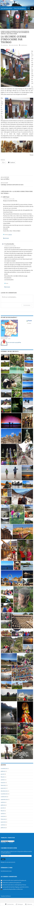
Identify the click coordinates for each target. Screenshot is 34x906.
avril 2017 (3, 779)
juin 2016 (3, 808)
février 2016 (3, 819)
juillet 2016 (3, 805)
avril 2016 (3, 813)
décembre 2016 (4, 791)
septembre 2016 (4, 799)
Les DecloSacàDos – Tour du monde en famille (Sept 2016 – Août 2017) (13, 8)
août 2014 (3, 824)
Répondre (7, 238)
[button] (9, 146)
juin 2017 (3, 774)
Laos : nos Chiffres (5, 178)
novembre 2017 (4, 768)
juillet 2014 (3, 827)
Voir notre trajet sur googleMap (14, 342)
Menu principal (32, 8)
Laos (20, 32)
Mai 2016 (3, 810)
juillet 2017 (3, 771)
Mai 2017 (3, 777)
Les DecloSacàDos (14, 45)
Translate (11, 842)
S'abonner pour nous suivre (9, 848)
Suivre (3, 859)
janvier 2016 (3, 822)
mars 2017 (3, 782)
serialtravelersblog (7, 889)
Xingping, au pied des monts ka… (22, 887)
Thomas (11, 33)
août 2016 (3, 802)
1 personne (10, 234)
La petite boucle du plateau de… (20, 880)
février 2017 (3, 785)
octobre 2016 (3, 796)
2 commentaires (23, 45)
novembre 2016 (4, 793)
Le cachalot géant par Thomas (19, 884)
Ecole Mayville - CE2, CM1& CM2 (11, 32)
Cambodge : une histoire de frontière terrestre (12, 183)
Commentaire (26, 305)
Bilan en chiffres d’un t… (18, 889)
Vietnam (15, 33)
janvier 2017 (3, 788)
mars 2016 (3, 816)
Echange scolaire (5, 31)
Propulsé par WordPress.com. (6, 896)
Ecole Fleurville (13, 31)
